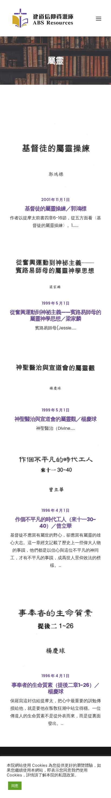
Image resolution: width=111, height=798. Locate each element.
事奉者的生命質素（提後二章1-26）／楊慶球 (55, 688)
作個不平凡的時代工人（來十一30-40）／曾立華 (55, 523)
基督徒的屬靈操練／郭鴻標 (55, 208)
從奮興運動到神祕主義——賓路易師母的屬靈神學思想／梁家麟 (55, 315)
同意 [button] (14, 785)
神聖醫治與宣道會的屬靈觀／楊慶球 (55, 419)
